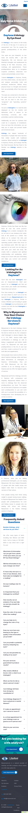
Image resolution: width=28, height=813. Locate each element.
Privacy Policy (18, 786)
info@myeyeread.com (10, 798)
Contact (16, 780)
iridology (13, 147)
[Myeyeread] (9, 5)
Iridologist (21, 292)
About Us (3, 780)
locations (3, 786)
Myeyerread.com (17, 297)
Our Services (4, 783)
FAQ (15, 783)
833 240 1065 (7, 794)
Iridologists (19, 279)
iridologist (24, 140)
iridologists (10, 77)
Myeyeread (10, 805)
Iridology (6, 42)
